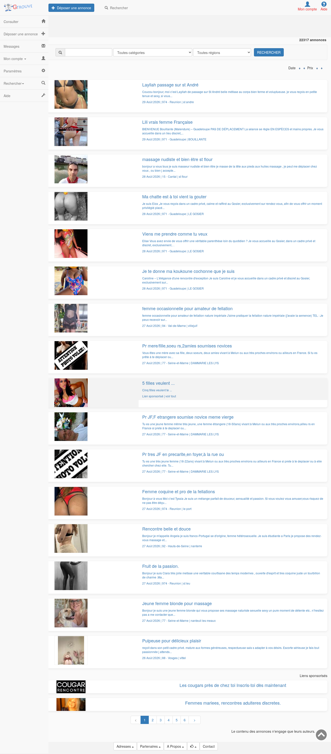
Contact (209, 746)
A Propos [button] (174, 746)
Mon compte (14, 58)
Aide (7, 95)
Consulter (11, 21)
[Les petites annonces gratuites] (24, 6)
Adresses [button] (124, 746)
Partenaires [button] (149, 746)
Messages (11, 46)
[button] (193, 746)
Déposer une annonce (73, 7)
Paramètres (13, 71)
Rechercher (118, 7)
